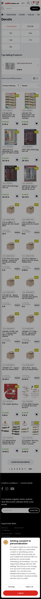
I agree (20, 593)
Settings (11, 587)
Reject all (29, 587)
